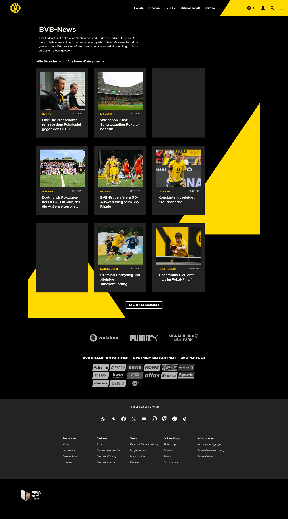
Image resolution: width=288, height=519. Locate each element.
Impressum (69, 450)
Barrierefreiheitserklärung (210, 450)
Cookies (67, 462)
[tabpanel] (144, 375)
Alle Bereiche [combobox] (47, 61)
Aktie (99, 444)
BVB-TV (170, 8)
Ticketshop (170, 444)
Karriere (134, 462)
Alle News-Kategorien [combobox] (83, 61)
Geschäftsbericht (106, 462)
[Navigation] (281, 8)
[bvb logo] (15, 8)
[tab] (105, 358)
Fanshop (154, 8)
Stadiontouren (171, 462)
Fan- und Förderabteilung (144, 444)
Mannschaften (138, 456)
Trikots (167, 456)
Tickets (139, 8)
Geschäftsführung (106, 456)
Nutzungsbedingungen (209, 444)
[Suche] (272, 8)
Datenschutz (70, 456)
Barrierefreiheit (205, 456)
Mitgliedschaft (190, 8)
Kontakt (67, 444)
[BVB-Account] (263, 8)
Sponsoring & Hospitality (110, 450)
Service (210, 8)
